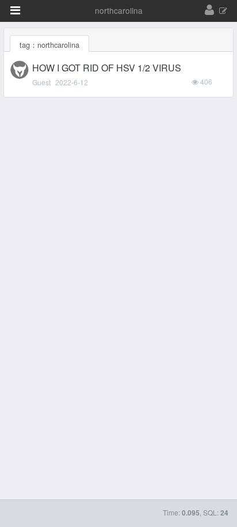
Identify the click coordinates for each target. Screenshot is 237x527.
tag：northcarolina (49, 44)
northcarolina (119, 10)
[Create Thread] (223, 11)
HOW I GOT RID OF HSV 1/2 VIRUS (106, 67)
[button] (15, 10)
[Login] (209, 10)
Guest (41, 82)
